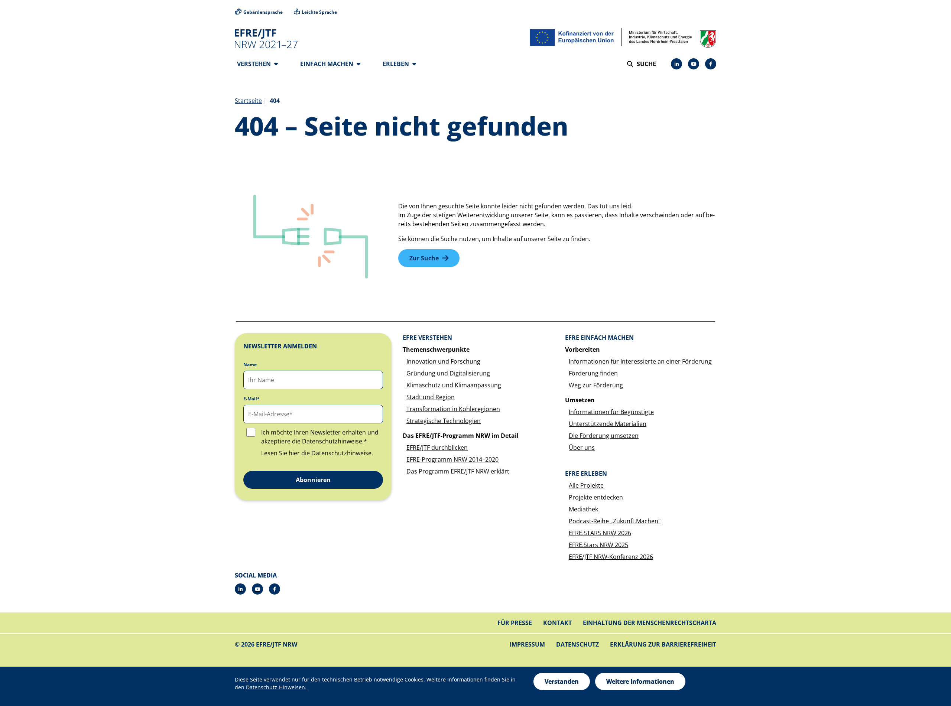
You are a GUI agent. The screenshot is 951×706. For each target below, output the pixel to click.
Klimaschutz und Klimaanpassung (453, 385)
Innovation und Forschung (443, 361)
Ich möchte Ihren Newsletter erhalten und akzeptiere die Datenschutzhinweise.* (320, 436)
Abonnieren (313, 480)
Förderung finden (593, 373)
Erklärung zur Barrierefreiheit (663, 644)
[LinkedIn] (676, 63)
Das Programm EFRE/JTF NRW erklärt (457, 471)
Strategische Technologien (443, 421)
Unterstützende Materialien (607, 424)
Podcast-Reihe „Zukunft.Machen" (614, 521)
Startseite (248, 101)
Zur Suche (424, 258)
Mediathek (583, 509)
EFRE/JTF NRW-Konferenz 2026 (611, 557)
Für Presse (514, 623)
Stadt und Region (430, 397)
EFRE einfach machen (599, 338)
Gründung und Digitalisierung (448, 373)
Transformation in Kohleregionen (453, 409)
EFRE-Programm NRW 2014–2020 (452, 459)
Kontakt (557, 623)
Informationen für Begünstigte (611, 412)
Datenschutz (577, 644)
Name (250, 365)
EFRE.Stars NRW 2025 (598, 545)
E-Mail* (251, 399)
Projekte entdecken (596, 497)
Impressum (527, 644)
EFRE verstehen (427, 338)
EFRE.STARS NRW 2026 (600, 533)
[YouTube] (693, 63)
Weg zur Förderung (596, 385)
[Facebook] (710, 63)
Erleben (396, 64)
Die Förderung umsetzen (604, 436)
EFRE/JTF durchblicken (437, 447)
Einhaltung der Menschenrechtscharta (649, 623)
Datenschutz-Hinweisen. (276, 687)
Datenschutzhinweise (341, 453)
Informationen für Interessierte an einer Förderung (640, 361)
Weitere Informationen (640, 681)
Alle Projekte (586, 485)
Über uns (582, 447)
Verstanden (562, 681)
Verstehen (254, 64)
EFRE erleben (586, 473)
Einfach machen (327, 64)
